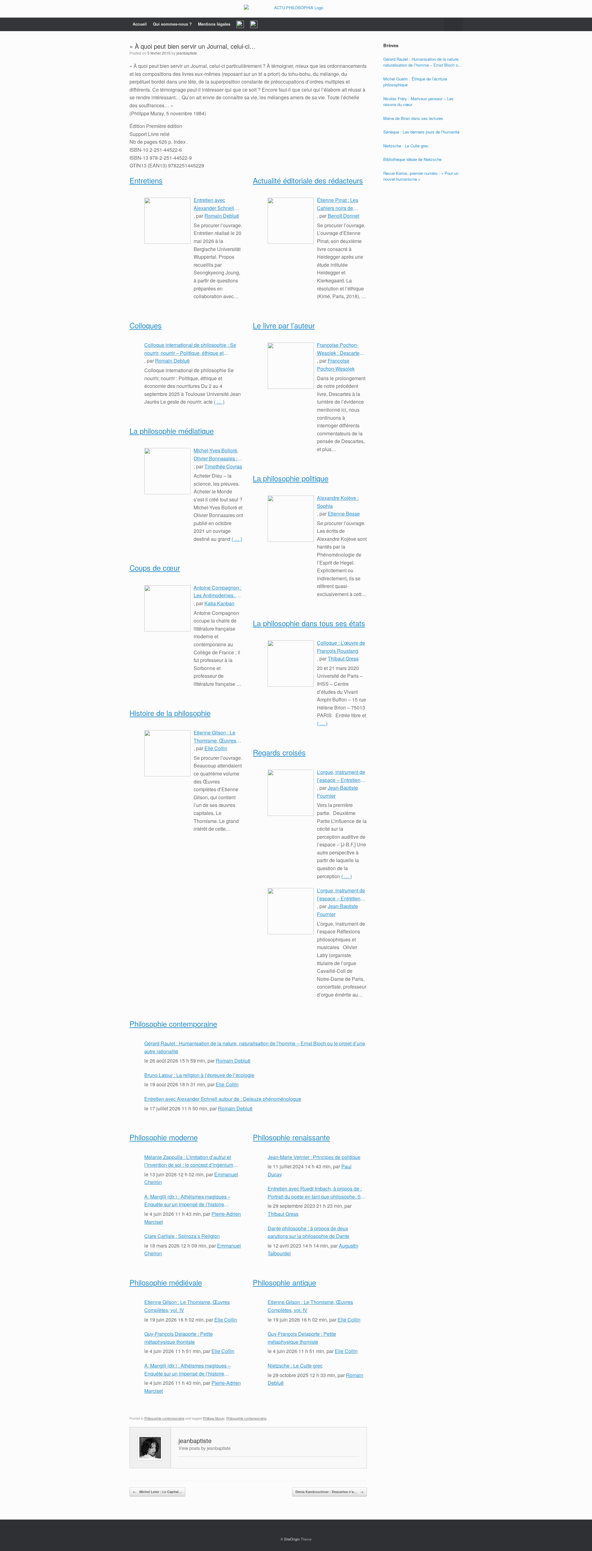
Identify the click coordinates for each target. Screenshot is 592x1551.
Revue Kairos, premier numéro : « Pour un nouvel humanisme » (420, 176)
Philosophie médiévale (166, 1282)
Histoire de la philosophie (170, 712)
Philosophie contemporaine (173, 1023)
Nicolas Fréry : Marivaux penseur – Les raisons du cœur (418, 102)
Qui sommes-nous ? (172, 24)
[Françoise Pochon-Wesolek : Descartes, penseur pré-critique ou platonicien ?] (291, 366)
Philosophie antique (284, 1282)
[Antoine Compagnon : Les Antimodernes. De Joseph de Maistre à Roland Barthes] (167, 608)
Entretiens (146, 180)
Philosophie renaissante (291, 1137)
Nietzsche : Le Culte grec (295, 1365)
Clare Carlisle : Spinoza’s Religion (182, 1236)
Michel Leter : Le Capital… (157, 1491)
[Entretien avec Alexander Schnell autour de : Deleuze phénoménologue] (167, 221)
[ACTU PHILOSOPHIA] (296, 9)
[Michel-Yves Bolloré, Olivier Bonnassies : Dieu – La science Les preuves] (167, 471)
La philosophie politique (290, 478)
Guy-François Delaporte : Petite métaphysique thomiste (178, 1337)
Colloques (146, 325)
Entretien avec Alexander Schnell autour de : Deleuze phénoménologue (215, 204)
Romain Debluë (221, 215)
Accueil (140, 24)
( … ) (219, 401)
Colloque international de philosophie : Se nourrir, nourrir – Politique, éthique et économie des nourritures (190, 349)
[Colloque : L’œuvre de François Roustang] (291, 663)
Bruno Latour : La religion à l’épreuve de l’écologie (199, 1075)
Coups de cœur (155, 567)
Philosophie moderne (164, 1137)
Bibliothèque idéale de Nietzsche (412, 159)
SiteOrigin (292, 1539)
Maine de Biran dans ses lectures (413, 118)
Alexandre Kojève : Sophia (338, 501)
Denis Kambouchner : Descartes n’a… (329, 1491)
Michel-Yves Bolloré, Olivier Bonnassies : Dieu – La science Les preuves (218, 454)
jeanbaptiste (186, 53)
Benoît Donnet (343, 215)
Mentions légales (214, 24)
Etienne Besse (344, 513)
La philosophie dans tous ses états (309, 623)
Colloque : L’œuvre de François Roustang (341, 646)
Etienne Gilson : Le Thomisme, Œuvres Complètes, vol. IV (215, 736)
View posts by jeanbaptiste (205, 1448)
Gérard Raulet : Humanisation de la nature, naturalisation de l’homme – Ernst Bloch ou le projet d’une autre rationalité (254, 1047)
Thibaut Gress (343, 658)
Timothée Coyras (223, 466)
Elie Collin (215, 748)
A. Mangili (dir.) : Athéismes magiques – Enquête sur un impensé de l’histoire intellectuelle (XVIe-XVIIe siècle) (187, 1200)
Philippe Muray (213, 1418)
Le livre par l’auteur (284, 325)
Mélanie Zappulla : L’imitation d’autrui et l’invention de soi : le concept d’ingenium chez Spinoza (188, 1161)
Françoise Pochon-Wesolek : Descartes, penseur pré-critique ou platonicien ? (340, 349)
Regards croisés (279, 752)
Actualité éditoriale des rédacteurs (308, 180)
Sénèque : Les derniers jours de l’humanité (421, 132)
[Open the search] (453, 24)
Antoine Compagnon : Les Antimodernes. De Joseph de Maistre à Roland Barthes (218, 591)
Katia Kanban (219, 603)
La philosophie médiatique (172, 430)
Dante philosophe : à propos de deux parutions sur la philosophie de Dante (308, 1232)
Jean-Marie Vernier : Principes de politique (314, 1157)
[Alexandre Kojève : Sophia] (291, 519)
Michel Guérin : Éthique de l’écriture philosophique (415, 82)
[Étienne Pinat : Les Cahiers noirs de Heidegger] (291, 221)
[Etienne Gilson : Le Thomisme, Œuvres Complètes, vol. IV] (167, 753)
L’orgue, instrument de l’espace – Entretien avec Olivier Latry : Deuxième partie (341, 776)
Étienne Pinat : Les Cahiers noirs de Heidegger (337, 204)
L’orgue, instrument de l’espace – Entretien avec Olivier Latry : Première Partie (341, 894)
